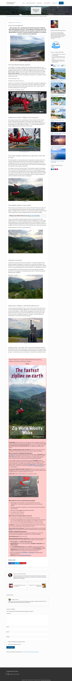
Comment (8, 613)
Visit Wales (24, 552)
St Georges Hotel (31, 464)
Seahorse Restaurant (39, 465)
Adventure (14, 564)
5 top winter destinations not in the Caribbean (57, 147)
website (10, 529)
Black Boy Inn (12, 455)
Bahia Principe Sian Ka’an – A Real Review (58, 96)
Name (7, 626)
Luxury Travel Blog (10, 3)
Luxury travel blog (9, 16)
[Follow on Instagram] (57, 169)
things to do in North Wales (34, 215)
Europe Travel (21, 16)
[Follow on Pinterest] (55, 169)
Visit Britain (32, 552)
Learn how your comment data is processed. (29, 651)
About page (53, 38)
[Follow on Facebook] (51, 169)
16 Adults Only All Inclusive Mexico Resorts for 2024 (58, 107)
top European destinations (25, 555)
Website (8, 636)
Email (7, 631)
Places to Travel (15, 16)
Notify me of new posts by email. (14, 644)
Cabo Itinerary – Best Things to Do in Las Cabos (58, 134)
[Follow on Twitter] (53, 169)
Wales (25, 16)
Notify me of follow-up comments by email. (16, 641)
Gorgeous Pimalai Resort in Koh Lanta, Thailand (58, 81)
